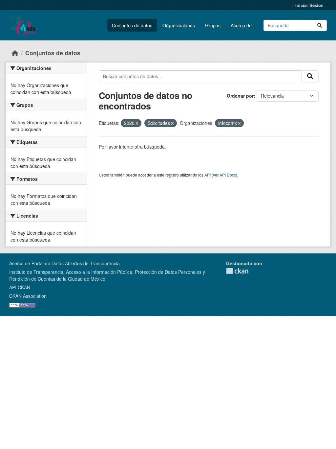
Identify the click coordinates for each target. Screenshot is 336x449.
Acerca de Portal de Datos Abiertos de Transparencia (64, 263)
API (207, 174)
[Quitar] (137, 123)
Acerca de (241, 25)
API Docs (228, 174)
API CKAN (19, 287)
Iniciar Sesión (309, 5)
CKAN (237, 271)
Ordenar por (240, 95)
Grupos (212, 25)
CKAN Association (28, 296)
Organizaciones (178, 25)
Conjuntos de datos (132, 25)
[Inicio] (15, 53)
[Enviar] (319, 25)
